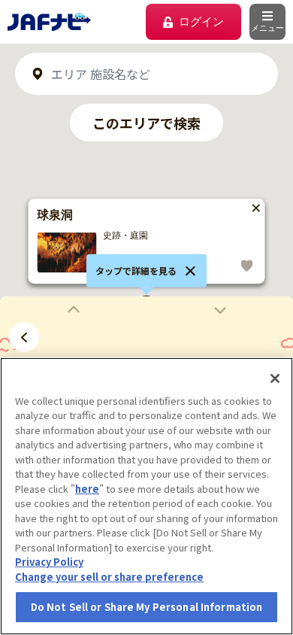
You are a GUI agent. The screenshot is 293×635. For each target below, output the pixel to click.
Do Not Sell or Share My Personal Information (147, 607)
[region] (146, 496)
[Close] (274, 378)
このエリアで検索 (146, 122)
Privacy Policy (49, 561)
